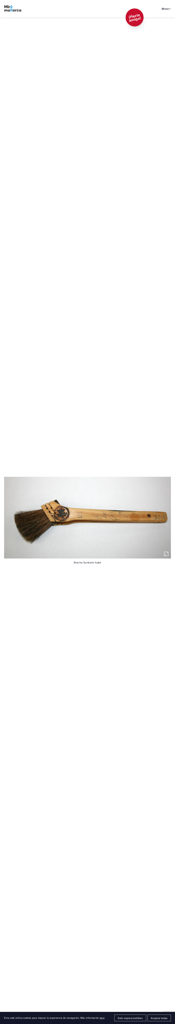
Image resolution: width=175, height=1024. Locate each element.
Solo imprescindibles (130, 1018)
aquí (102, 1017)
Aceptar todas (159, 1018)
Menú (165, 8)
